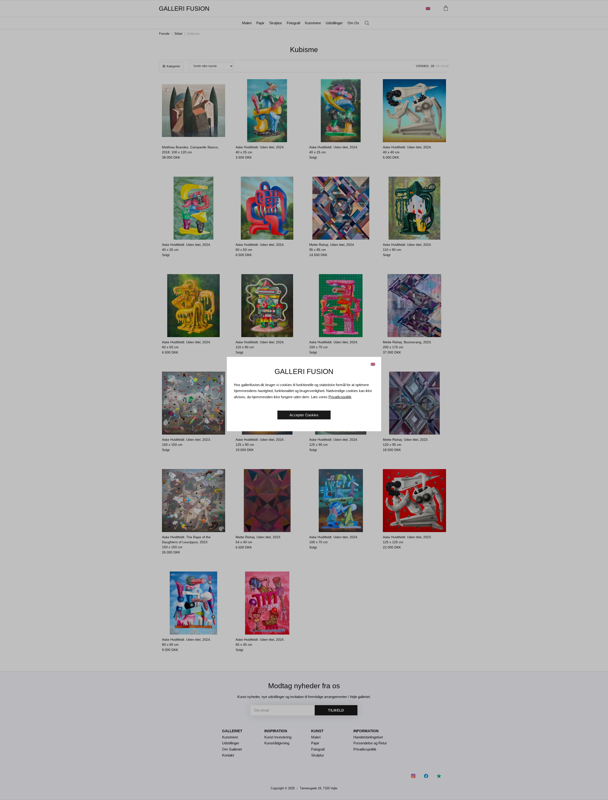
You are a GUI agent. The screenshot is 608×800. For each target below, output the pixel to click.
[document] (304, 400)
